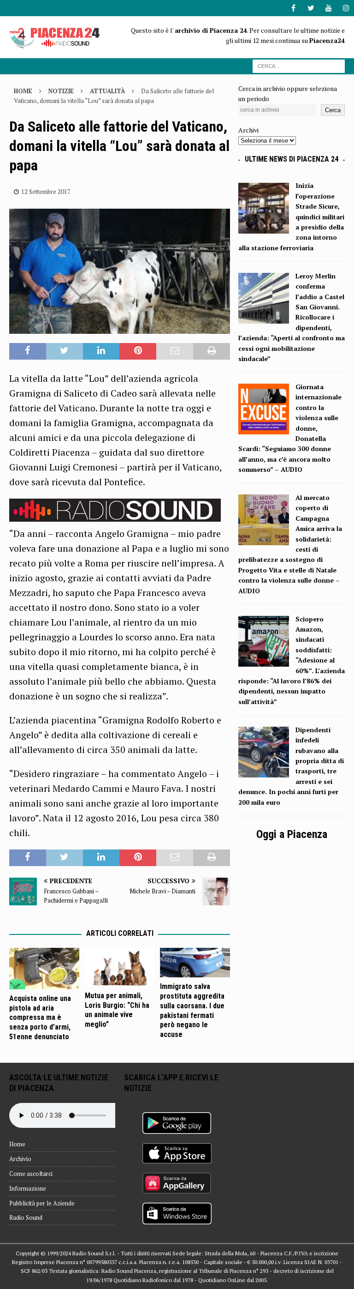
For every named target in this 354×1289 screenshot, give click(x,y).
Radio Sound (25, 1217)
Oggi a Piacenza (291, 834)
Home (17, 1144)
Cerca (333, 110)
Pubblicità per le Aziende (42, 1203)
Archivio (20, 1159)
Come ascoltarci (31, 1173)
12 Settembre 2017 (46, 191)
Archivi (248, 130)
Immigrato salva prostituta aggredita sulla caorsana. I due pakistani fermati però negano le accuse (192, 1010)
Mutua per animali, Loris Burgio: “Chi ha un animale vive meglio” (117, 1010)
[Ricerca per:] (299, 65)
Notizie (61, 91)
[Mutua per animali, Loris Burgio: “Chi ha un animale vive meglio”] (120, 967)
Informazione (27, 1188)
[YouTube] (328, 8)
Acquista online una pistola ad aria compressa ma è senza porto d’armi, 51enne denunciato (40, 1017)
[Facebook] (293, 8)
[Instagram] (346, 8)
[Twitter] (311, 8)
